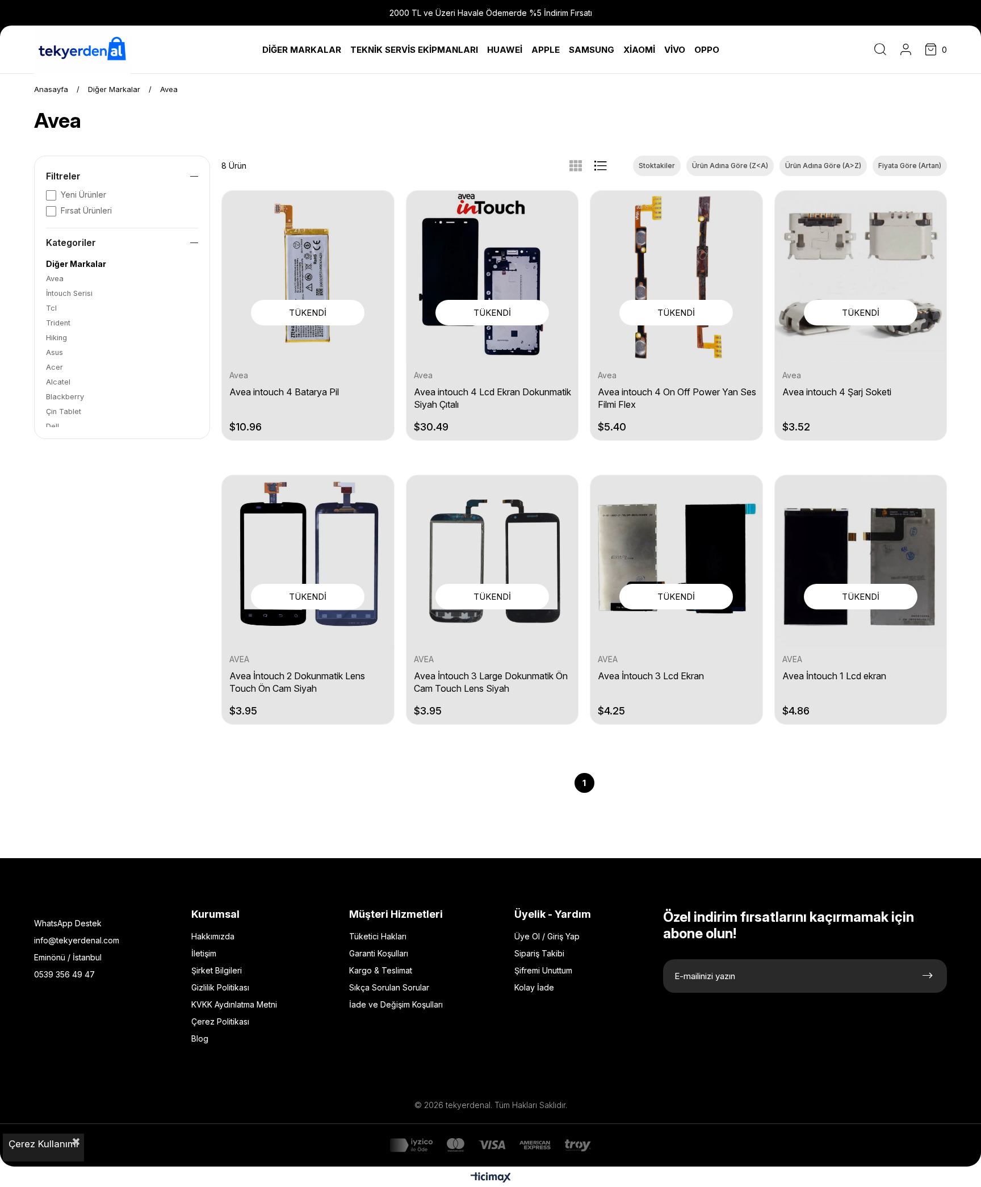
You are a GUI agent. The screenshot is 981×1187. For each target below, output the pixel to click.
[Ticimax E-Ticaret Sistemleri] (491, 1178)
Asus (54, 352)
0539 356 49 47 (64, 974)
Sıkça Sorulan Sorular (389, 987)
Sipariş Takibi (539, 953)
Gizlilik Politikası (220, 987)
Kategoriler (71, 242)
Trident (58, 323)
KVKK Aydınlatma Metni (234, 1004)
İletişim (203, 953)
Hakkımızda (212, 936)
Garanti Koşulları (378, 953)
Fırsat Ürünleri (86, 210)
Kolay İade (534, 987)
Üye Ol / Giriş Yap (547, 936)
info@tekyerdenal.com (76, 940)
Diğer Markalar (76, 264)
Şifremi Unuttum (543, 970)
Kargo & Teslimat (380, 970)
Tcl (51, 308)
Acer (54, 367)
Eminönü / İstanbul (68, 957)
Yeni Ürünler (83, 194)
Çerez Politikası (220, 1021)
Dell (52, 426)
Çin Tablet (63, 411)
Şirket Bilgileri (216, 970)
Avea (55, 278)
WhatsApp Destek (68, 923)
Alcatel (58, 382)
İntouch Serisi (69, 293)
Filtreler (63, 176)
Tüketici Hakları (377, 936)
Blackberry (65, 396)
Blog (199, 1038)
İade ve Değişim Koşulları (396, 1004)
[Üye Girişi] (905, 49)
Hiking (56, 337)
